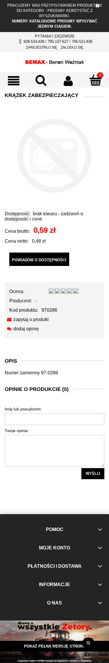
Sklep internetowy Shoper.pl (55, 657)
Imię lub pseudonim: (23, 409)
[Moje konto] (68, 80)
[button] (13, 80)
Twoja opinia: (17, 430)
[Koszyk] (95, 80)
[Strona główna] (54, 61)
